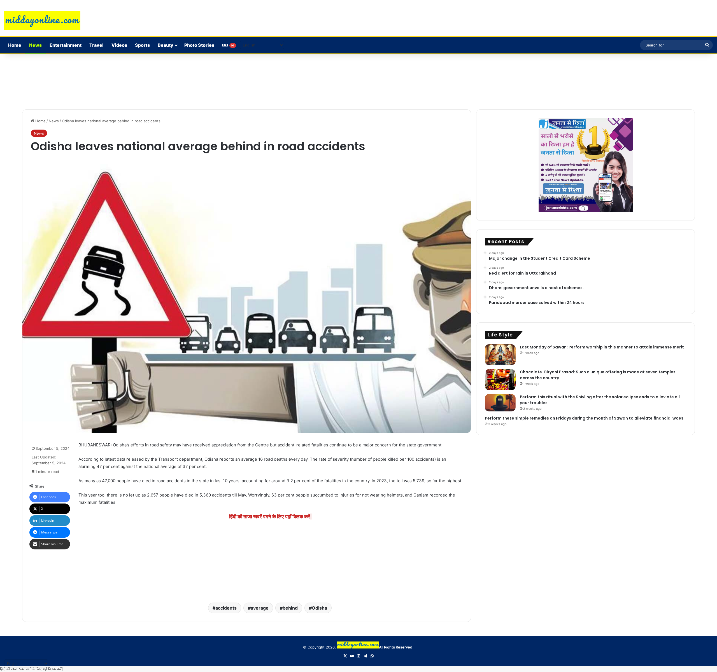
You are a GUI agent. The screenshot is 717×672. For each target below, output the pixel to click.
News (35, 45)
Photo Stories (199, 45)
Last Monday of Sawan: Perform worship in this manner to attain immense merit (602, 347)
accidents (226, 608)
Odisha (319, 608)
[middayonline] (42, 20)
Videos (119, 45)
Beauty (165, 45)
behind (290, 608)
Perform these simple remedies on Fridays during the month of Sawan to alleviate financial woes (584, 418)
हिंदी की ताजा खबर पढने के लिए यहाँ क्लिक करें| (31, 669)
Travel (96, 45)
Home (14, 45)
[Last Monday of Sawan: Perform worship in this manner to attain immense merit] (500, 354)
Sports (142, 45)
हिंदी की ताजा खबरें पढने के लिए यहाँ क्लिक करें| (270, 516)
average (260, 608)
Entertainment (66, 45)
